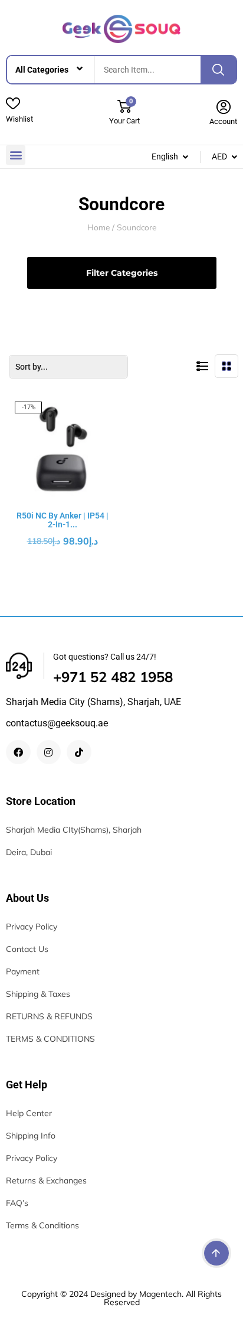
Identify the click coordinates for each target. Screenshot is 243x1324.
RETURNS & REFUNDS (49, 1016)
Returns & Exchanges (46, 1180)
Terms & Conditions (42, 1225)
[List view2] (202, 366)
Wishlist (19, 119)
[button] (15, 155)
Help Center (29, 1113)
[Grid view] (226, 366)
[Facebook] (18, 752)
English (165, 156)
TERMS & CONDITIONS (50, 1038)
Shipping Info (30, 1135)
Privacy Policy (31, 926)
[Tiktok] (79, 752)
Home (98, 227)
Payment (23, 971)
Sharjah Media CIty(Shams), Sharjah (74, 829)
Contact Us (27, 949)
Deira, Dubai (29, 852)
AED (219, 156)
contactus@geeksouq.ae (57, 723)
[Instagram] (49, 752)
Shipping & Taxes (38, 994)
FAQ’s (17, 1203)
